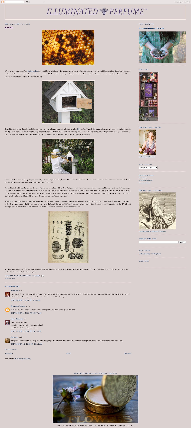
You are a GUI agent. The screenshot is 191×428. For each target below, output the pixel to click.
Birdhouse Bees (33, 71)
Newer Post (9, 353)
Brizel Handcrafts (17, 319)
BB (78, 129)
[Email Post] (42, 276)
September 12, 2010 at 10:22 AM (26, 344)
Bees (14, 278)
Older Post (127, 353)
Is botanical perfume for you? (151, 28)
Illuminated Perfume (18, 306)
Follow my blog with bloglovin (150, 253)
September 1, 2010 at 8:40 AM (25, 300)
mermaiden (15, 290)
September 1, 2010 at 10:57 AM (26, 313)
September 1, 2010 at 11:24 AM (26, 331)
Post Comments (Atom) (23, 358)
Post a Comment (11, 349)
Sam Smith (14, 337)
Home (68, 353)
